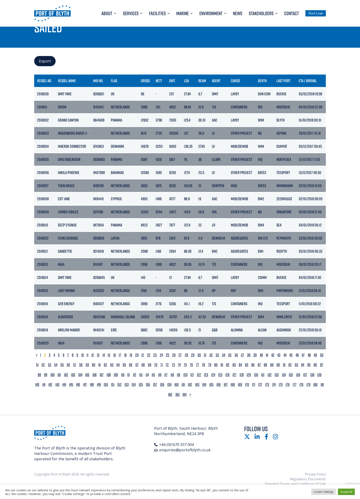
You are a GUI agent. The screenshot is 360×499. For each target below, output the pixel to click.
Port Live (316, 13)
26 (174, 355)
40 (261, 355)
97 (321, 365)
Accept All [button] (346, 492)
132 (270, 375)
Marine (182, 13)
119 (178, 375)
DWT (172, 80)
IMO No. (98, 80)
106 (94, 375)
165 (211, 385)
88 (265, 365)
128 (242, 375)
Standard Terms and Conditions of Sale (295, 484)
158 (162, 385)
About (106, 13)
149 (99, 385)
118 (172, 375)
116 (159, 375)
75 (185, 365)
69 (149, 365)
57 (74, 365)
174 (274, 385)
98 (39, 375)
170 (247, 385)
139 (319, 375)
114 (147, 375)
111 (128, 375)
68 (143, 365)
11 (87, 355)
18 (125, 355)
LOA (186, 80)
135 (291, 375)
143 (57, 385)
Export (45, 60)
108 (109, 375)
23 (155, 355)
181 (322, 385)
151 (112, 385)
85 (246, 365)
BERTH (262, 80)
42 (272, 355)
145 (71, 385)
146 (78, 385)
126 (227, 375)
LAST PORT (283, 80)
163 (197, 385)
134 (284, 375)
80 (216, 365)
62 (105, 365)
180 (315, 385)
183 (177, 395)
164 (204, 385)
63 (112, 365)
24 (161, 355)
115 (153, 375)
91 (284, 365)
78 (203, 365)
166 (218, 385)
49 (315, 355)
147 (85, 385)
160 (176, 385)
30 (199, 355)
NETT (159, 80)
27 (180, 355)
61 (99, 365)
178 (301, 385)
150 (106, 385)
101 (59, 375)
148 (92, 385)
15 (109, 355)
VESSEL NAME (67, 80)
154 (134, 385)
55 (62, 365)
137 (305, 375)
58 (80, 365)
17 (120, 355)
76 (191, 365)
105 (87, 375)
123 (206, 375)
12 (92, 355)
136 (298, 375)
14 (103, 355)
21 (142, 355)
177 (294, 385)
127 (234, 375)
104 (80, 375)
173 (267, 385)
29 (192, 355)
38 (248, 355)
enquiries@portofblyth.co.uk (185, 449)
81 (222, 365)
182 (170, 395)
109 (116, 375)
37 (242, 355)
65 (124, 365)
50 (321, 355)
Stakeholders (261, 13)
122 (199, 375)
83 (234, 365)
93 (296, 365)
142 (50, 385)
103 (73, 375)
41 (267, 355)
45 (290, 355)
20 (137, 355)
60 (93, 365)
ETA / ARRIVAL (308, 80)
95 (309, 365)
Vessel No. (44, 80)
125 (220, 375)
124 (213, 375)
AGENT (216, 80)
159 (169, 385)
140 (37, 385)
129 (249, 375)
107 (102, 375)
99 (45, 375)
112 (134, 375)
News (237, 13)
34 (223, 355)
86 (253, 365)
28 (186, 355)
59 (87, 365)
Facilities (157, 13)
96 (315, 365)
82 (227, 365)
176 (288, 385)
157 (155, 385)
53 (49, 365)
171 (253, 385)
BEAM (202, 80)
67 (137, 365)
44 (285, 355)
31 (205, 355)
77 (197, 365)
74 (179, 365)
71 (161, 365)
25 (167, 355)
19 (131, 355)
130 (256, 375)
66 (130, 365)
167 (226, 385)
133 (277, 375)
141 (43, 385)
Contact (291, 13)
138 (312, 375)
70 (155, 365)
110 (122, 375)
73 (173, 365)
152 (119, 385)
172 (260, 385)
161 (183, 385)
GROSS (145, 80)
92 (290, 365)
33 (217, 355)
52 (43, 365)
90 (278, 365)
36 (236, 355)
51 (37, 365)
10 (82, 355)
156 (148, 385)
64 (118, 365)
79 (209, 365)
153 (127, 385)
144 (64, 385)
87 (259, 365)
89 (272, 365)
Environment (210, 13)
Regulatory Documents (308, 479)
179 (308, 385)
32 (211, 355)
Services (131, 13)
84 (240, 365)
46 (297, 355)
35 (229, 355)
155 (141, 385)
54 (55, 365)
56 (68, 365)
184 (184, 395)
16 (114, 355)
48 (309, 355)
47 (303, 355)
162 (190, 385)
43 (278, 355)
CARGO (235, 80)
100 (52, 375)
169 (240, 385)
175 (281, 385)
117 (166, 375)
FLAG (114, 80)
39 (255, 355)
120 (185, 375)
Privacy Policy (315, 474)
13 (98, 355)
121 (192, 375)
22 (148, 355)
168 (233, 385)
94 (302, 365)
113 (140, 375)
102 (66, 375)
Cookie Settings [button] (323, 492)
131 (262, 375)
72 (167, 365)
